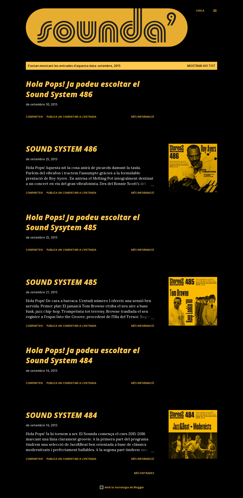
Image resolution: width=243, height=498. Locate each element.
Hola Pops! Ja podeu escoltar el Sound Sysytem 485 (83, 222)
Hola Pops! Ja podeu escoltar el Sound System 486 (83, 89)
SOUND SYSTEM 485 (61, 282)
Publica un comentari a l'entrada (71, 116)
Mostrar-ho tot (201, 66)
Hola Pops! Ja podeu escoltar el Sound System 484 (83, 355)
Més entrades (144, 473)
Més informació (142, 116)
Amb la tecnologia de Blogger (124, 487)
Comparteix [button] (34, 116)
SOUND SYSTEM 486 (61, 149)
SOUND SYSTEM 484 (61, 415)
